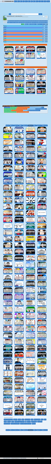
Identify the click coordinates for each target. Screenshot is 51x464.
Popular (26, 1)
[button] (43, 16)
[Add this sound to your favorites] (47, 25)
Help (39, 1)
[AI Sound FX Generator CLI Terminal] (10, 458)
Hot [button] (35, 125)
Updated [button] (26, 125)
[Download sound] (44, 25)
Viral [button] (8, 125)
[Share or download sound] (43, 25)
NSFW (39, 125)
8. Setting (5, 38)
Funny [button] (12, 125)
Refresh (27, 24)
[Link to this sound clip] (45, 25)
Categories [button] (45, 125)
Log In (48, 1)
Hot (21, 1)
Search (16, 1)
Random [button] (31, 125)
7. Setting (5, 36)
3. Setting (5, 29)
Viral (23, 1)
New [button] (21, 125)
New (34, 1)
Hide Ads (45, 1)
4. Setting (5, 31)
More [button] (41, 1)
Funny (19, 1)
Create (37, 1)
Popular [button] (17, 125)
